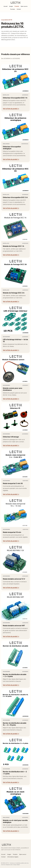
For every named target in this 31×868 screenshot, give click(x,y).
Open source (24, 6)
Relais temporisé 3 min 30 (13, 483)
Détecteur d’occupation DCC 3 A (15, 197)
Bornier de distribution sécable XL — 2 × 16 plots (14, 724)
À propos (12, 9)
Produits (17, 6)
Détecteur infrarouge (11, 437)
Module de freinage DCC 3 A (13, 293)
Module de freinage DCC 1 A (13, 246)
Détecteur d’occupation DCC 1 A (15, 98)
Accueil (5, 6)
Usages (11, 6)
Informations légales (12, 857)
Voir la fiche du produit (11, 108)
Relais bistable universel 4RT (14, 626)
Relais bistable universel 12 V (14, 579)
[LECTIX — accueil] (15, 3)
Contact (19, 9)
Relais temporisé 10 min (12, 532)
